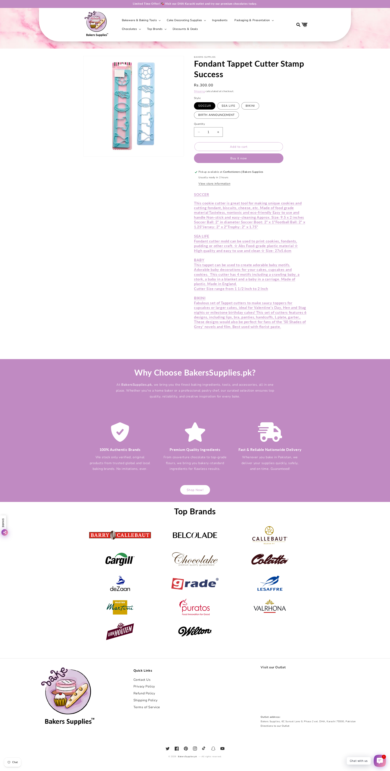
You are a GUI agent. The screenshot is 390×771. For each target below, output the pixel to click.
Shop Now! (195, 490)
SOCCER (201, 194)
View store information (214, 184)
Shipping (199, 91)
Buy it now (238, 158)
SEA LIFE (228, 106)
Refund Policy (144, 693)
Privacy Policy (144, 686)
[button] (140, 20)
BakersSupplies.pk (187, 756)
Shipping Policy (145, 700)
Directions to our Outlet (275, 726)
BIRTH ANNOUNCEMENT (216, 115)
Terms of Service (146, 707)
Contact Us (142, 680)
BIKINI (250, 106)
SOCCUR (204, 106)
